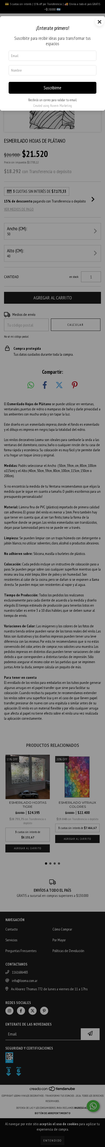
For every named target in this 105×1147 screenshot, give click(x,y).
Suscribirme (52, 88)
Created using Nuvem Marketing (52, 105)
